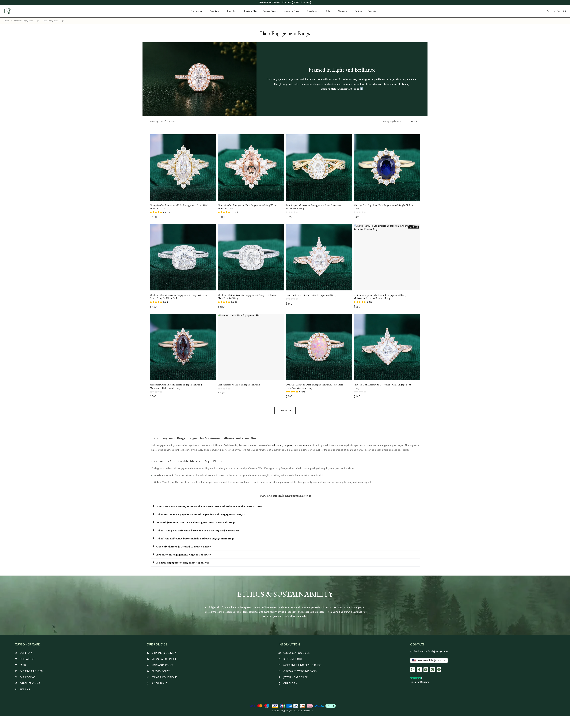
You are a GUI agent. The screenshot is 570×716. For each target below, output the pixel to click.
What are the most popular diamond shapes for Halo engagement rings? (200, 514)
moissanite (302, 445)
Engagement (196, 11)
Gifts (328, 11)
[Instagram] (412, 669)
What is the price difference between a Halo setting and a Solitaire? (197, 530)
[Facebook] (439, 669)
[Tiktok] (419, 669)
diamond (277, 445)
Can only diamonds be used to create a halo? (183, 546)
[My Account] (553, 11)
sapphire (288, 445)
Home (6, 20)
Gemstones (312, 11)
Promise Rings (269, 11)
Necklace (342, 11)
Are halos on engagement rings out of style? (183, 554)
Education (372, 11)
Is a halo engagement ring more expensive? (182, 562)
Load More (285, 410)
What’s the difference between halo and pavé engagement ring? (195, 538)
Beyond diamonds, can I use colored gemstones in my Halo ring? (195, 522)
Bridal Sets (231, 11)
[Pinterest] (432, 669)
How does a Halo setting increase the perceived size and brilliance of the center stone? (209, 506)
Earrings (358, 11)
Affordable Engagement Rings (26, 20)
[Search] (548, 11)
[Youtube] (425, 669)
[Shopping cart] (564, 11)
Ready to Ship (250, 11)
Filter (414, 121)
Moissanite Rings (291, 11)
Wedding (214, 11)
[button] (285, 506)
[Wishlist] (559, 11)
